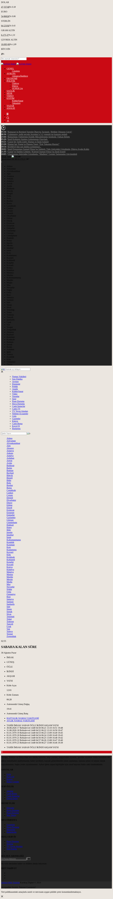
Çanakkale (11, 206)
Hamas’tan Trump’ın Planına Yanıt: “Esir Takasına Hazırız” (33, 144)
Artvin (9, 183)
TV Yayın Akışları (20, 411)
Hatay (9, 240)
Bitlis (9, 196)
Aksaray (10, 332)
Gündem (16, 71)
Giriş (14, 416)
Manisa (10, 275)
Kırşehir (10, 263)
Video (14, 394)
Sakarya (10, 297)
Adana (9, 166)
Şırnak (9, 344)
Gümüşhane (12, 235)
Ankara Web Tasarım (10, 882)
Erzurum (10, 225)
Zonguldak (11, 329)
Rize (9, 295)
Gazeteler (16, 418)
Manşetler (11, 829)
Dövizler (10, 808)
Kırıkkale (11, 339)
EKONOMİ (12, 78)
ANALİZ (11, 108)
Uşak (9, 322)
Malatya (10, 273)
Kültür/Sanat (17, 101)
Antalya (10, 181)
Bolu (9, 198)
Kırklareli (11, 260)
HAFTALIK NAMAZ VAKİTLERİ (23, 718)
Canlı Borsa (17, 423)
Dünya (15, 86)
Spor (14, 399)
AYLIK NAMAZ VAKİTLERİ (21, 721)
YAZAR (10, 106)
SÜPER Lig (17, 88)
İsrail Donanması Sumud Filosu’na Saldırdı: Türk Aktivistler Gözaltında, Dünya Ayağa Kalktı (48, 149)
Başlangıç (16, 428)
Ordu (9, 292)
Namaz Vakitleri (19, 376)
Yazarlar (15, 396)
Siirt (8, 302)
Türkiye (15, 83)
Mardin (10, 280)
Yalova (10, 354)
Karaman (11, 337)
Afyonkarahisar (13, 171)
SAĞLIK (11, 91)
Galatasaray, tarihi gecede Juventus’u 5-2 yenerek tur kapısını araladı (37, 134)
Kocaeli (10, 265)
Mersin (10, 245)
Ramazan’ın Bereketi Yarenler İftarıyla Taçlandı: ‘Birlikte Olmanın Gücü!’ (40, 132)
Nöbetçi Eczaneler (20, 414)
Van (8, 325)
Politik (15, 386)
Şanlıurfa (10, 320)
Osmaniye (11, 362)
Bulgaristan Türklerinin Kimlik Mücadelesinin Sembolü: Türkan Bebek (39, 137)
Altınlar (10, 791)
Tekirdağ (10, 310)
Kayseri (10, 258)
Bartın (9, 347)
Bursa (9, 203)
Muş (8, 285)
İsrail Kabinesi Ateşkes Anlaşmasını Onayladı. (28, 139)
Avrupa (15, 381)
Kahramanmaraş (14, 277)
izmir (9, 250)
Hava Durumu (18, 404)
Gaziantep (11, 230)
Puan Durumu (18, 401)
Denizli (10, 213)
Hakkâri (10, 238)
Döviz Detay (12, 798)
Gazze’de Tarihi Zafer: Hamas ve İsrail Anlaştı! (28, 142)
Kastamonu (12, 255)
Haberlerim (11, 832)
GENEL (10, 68)
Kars (9, 253)
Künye (15, 421)
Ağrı (9, 173)
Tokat (9, 312)
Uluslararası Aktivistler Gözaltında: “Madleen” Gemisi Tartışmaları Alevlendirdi (42, 154)
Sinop (9, 305)
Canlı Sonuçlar (18, 406)
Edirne (9, 218)
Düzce (9, 364)
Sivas (9, 307)
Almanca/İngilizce (20, 76)
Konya (10, 268)
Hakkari (10, 525)
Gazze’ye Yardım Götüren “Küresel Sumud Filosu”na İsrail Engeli (36, 151)
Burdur (10, 201)
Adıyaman (11, 169)
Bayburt (10, 334)
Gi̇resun (10, 520)
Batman (10, 342)
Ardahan (10, 349)
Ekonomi (16, 384)
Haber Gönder (13, 782)
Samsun (10, 300)
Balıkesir (10, 188)
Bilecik (10, 191)
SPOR (9, 93)
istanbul (10, 248)
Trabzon (10, 315)
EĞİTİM (10, 98)
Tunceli (10, 317)
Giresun (10, 233)
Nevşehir (10, 287)
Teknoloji (16, 103)
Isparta (9, 243)
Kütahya (10, 270)
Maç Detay (11, 815)
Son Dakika (17, 379)
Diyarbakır (11, 216)
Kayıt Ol (16, 426)
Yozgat (10, 327)
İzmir (9, 537)
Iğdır (9, 352)
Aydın (9, 186)
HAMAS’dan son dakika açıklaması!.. (24, 147)
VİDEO (10, 96)
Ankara (10, 178)
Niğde (9, 290)
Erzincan (10, 223)
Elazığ (9, 221)
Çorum (10, 211)
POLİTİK (11, 81)
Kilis (9, 359)
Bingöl (10, 193)
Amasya (10, 176)
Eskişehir (11, 228)
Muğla (9, 282)
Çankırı (10, 208)
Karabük (10, 357)
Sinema (10, 844)
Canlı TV (16, 409)
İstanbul (10, 535)
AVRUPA (11, 73)
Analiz (15, 389)
